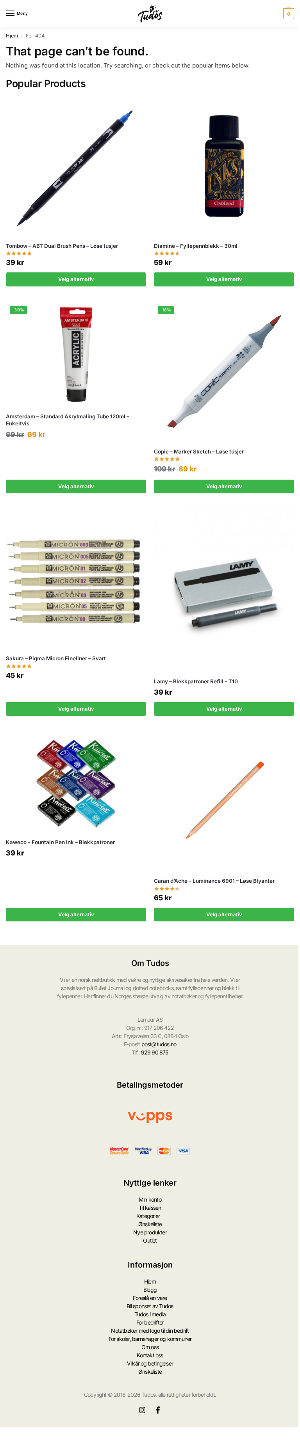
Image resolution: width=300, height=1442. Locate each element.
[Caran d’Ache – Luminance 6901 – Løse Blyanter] (224, 801)
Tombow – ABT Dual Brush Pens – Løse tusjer (62, 246)
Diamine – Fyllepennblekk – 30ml (196, 246)
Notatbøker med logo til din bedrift (150, 1330)
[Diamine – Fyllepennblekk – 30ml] (224, 166)
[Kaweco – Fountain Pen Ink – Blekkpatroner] (76, 782)
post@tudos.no (159, 1044)
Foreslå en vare (150, 1297)
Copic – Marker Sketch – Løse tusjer (199, 451)
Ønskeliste (150, 1224)
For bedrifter (150, 1322)
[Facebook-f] (157, 1410)
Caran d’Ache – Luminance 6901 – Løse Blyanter (214, 881)
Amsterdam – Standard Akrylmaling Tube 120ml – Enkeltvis (67, 420)
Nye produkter (150, 1232)
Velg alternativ (76, 279)
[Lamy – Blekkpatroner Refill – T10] (224, 590)
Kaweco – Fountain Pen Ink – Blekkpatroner (60, 842)
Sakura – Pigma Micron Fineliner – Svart (56, 658)
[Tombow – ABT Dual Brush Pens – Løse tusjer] (76, 166)
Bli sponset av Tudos (150, 1306)
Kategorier (148, 1216)
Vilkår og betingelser (150, 1363)
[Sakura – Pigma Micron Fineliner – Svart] (76, 579)
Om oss (150, 1347)
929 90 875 (154, 1052)
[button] (287, 13)
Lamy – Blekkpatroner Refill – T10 (196, 681)
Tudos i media (150, 1314)
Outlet (150, 1240)
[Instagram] (142, 1410)
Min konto (150, 1199)
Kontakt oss (150, 1355)
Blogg (150, 1289)
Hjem (12, 36)
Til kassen (150, 1207)
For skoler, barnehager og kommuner (150, 1338)
